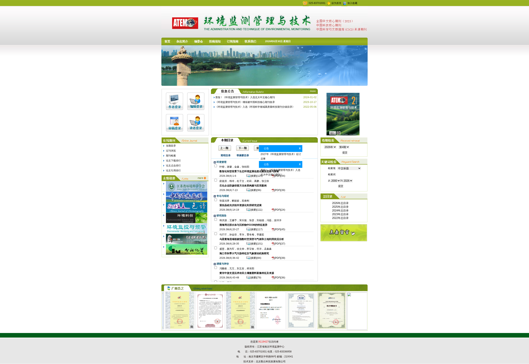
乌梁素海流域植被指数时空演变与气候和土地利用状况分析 (251, 239)
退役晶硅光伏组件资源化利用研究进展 (240, 205)
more (313, 91)
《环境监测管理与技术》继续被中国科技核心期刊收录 (245, 102)
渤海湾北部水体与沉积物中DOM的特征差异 (243, 224)
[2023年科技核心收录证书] (232, 328)
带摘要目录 (243, 155)
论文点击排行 (173, 165)
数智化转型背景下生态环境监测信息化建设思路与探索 (249, 171)
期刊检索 (171, 155)
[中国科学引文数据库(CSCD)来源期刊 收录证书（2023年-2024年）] (262, 328)
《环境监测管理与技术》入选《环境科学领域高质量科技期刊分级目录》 (255, 106)
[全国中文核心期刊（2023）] (201, 328)
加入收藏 (352, 3)
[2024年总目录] (340, 210)
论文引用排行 (173, 170)
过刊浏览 (171, 150)
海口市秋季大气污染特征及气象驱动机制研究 (244, 253)
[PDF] (277, 175)
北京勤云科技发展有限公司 (271, 361)
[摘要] (253, 175)
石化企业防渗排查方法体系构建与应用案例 (243, 185)
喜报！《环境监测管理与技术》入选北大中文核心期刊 (245, 97)
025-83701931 (317, 3)
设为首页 (336, 3)
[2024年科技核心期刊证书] (171, 328)
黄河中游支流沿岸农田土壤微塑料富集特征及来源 (246, 273)
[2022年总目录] (340, 218)
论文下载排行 (173, 160)
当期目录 (171, 145)
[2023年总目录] (340, 214)
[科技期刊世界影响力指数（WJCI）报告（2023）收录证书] (292, 328)
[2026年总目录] (340, 203)
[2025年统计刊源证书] (322, 328)
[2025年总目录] (340, 207)
